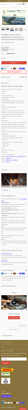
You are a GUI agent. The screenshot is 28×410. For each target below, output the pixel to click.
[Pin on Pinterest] (23, 77)
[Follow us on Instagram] (5, 393)
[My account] (20, 4)
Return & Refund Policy (6, 253)
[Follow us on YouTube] (10, 393)
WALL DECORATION (10, 156)
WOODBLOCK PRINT (21, 156)
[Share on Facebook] (21, 77)
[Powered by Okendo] (4, 326)
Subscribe (5, 363)
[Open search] (17, 4)
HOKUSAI (8, 158)
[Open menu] (2, 4)
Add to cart (14, 62)
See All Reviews (14, 317)
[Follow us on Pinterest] (7, 393)
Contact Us (23, 408)
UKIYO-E (8, 161)
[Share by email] (26, 77)
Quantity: (3, 58)
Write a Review (22, 325)
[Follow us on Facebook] (2, 393)
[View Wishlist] (25, 4)
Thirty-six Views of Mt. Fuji (12, 160)
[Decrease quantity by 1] (8, 58)
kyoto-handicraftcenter (7, 42)
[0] (22, 4)
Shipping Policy (4, 260)
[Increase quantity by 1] (15, 58)
